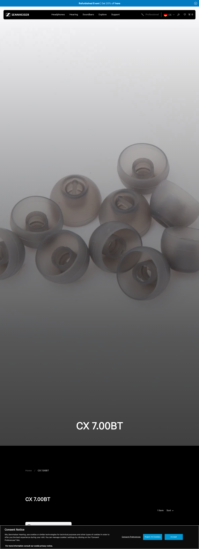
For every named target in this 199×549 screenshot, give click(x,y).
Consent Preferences (131, 537)
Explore (103, 15)
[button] (169, 14)
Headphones (58, 15)
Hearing (73, 15)
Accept (173, 537)
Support (115, 15)
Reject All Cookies (152, 537)
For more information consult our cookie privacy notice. (29, 546)
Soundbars (88, 15)
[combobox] (179, 15)
